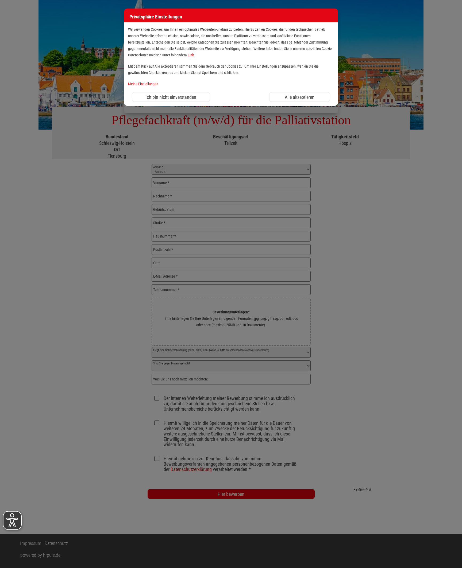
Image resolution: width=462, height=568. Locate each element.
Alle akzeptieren (299, 97)
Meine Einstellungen (143, 84)
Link (191, 55)
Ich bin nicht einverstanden (170, 97)
